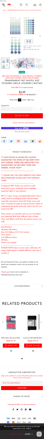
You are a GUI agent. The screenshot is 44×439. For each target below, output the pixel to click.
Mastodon (3, 1)
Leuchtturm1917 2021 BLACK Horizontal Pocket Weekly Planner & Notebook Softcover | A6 (33, 338)
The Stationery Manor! (9, 4)
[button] (22, 94)
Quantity (5, 106)
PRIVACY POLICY (16, 434)
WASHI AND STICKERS (30, 78)
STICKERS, (38, 76)
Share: (3, 137)
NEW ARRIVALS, (28, 76)
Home (4, 10)
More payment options (22, 131)
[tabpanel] (11, 333)
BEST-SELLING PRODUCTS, (12, 76)
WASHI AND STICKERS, (13, 78)
